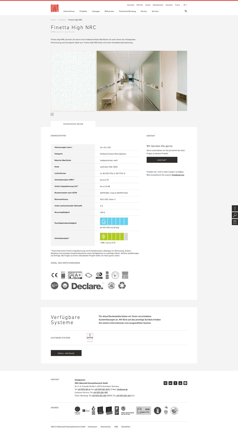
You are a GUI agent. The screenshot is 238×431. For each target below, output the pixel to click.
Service (144, 11)
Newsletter (169, 5)
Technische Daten (73, 124)
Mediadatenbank (158, 5)
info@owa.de (122, 389)
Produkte (83, 11)
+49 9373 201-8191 (102, 389)
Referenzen (109, 11)
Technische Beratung (127, 11)
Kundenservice (178, 175)
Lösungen (96, 11)
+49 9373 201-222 (99, 395)
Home (53, 20)
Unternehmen (69, 11)
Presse (177, 5)
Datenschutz (106, 427)
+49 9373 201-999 (100, 392)
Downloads (130, 5)
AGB (116, 427)
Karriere (155, 11)
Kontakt (147, 5)
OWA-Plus (140, 5)
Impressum (92, 427)
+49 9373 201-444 (123, 395)
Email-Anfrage (66, 353)
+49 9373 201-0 (84, 389)
